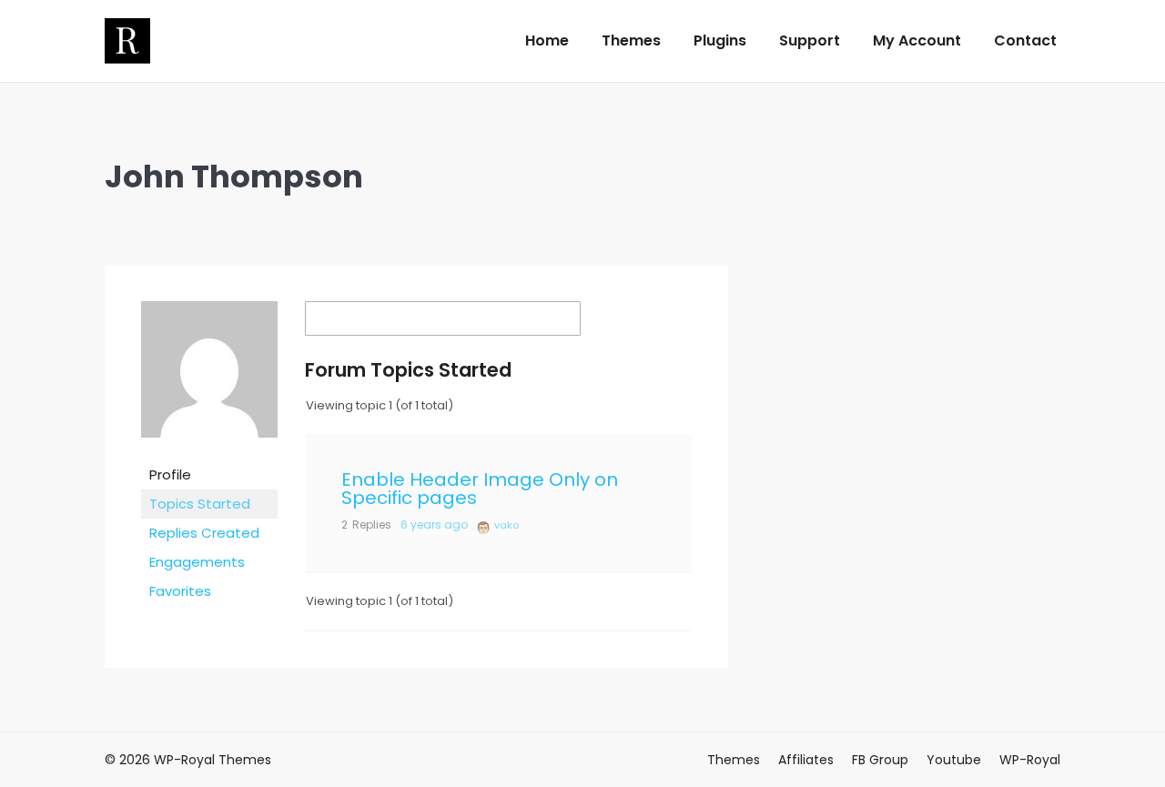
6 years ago (434, 524)
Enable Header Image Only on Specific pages (479, 488)
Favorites (180, 590)
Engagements (197, 561)
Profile (170, 474)
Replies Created (204, 532)
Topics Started (199, 503)
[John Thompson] (209, 450)
